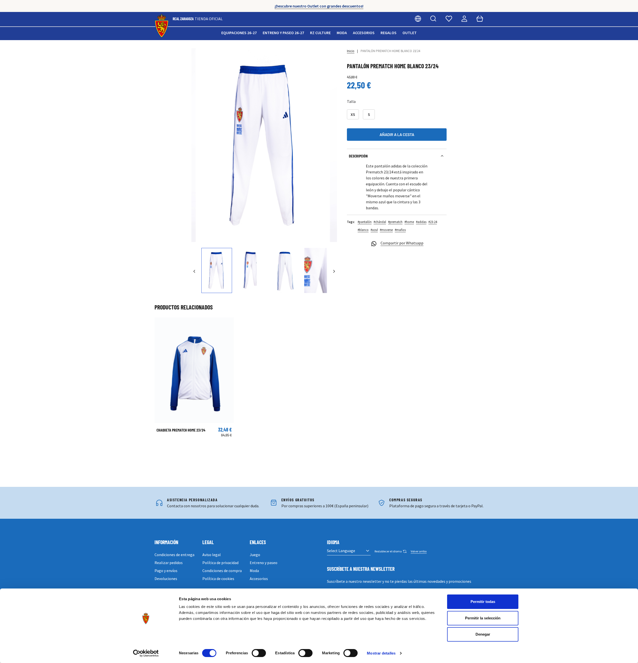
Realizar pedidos (169, 562)
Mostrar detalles (381, 653)
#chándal (380, 222)
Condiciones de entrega (174, 554)
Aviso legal (211, 554)
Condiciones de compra (222, 570)
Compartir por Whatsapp (402, 242)
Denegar (483, 634)
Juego (255, 554)
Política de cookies (218, 578)
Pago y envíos (166, 570)
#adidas (421, 222)
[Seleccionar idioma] (418, 18)
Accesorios (364, 32)
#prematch (395, 222)
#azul (374, 230)
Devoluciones (166, 578)
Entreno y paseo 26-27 (283, 32)
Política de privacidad (220, 562)
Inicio (350, 51)
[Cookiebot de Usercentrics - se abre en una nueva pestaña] (146, 653)
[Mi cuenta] (464, 18)
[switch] (259, 653)
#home (409, 222)
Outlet (409, 32)
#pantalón (365, 222)
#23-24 (432, 222)
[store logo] (162, 26)
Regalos (389, 32)
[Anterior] (194, 271)
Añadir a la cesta (397, 134)
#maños (400, 230)
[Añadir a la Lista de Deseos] (161, 323)
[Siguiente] (334, 271)
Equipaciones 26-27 (239, 32)
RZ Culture (320, 32)
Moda (342, 32)
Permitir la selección (482, 618)
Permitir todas (483, 601)
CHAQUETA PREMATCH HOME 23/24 (181, 430)
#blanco (363, 230)
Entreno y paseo (263, 562)
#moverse (386, 230)
